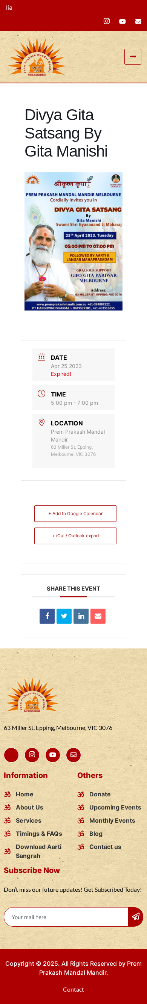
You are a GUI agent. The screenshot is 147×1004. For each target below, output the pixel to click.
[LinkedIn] (138, 20)
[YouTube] (122, 20)
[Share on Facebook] (47, 616)
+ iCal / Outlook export (75, 535)
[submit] (135, 917)
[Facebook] (107, 21)
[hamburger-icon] (132, 57)
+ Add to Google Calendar (75, 513)
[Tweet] (64, 616)
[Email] (98, 616)
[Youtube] (52, 755)
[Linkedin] (81, 616)
